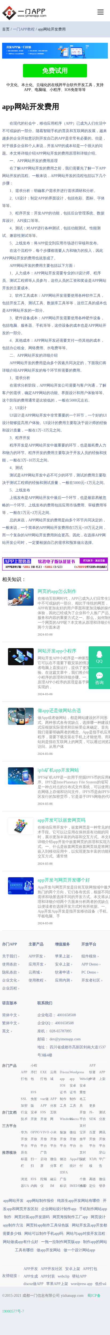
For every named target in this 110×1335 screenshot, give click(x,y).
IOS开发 (43, 1115)
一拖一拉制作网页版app (60, 1242)
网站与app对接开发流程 (85, 1234)
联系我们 (44, 1003)
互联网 (53, 1115)
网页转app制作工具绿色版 (47, 1225)
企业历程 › (10, 988)
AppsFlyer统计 (74, 1162)
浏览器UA (25, 1182)
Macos (74, 1119)
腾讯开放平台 (102, 1139)
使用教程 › (37, 980)
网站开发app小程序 (57, 650)
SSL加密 (24, 1102)
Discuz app (64, 1075)
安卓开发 (34, 1115)
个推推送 (83, 1182)
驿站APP (79, 1276)
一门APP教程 (24, 29)
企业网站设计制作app (58, 1209)
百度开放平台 (92, 1139)
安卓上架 (72, 1269)
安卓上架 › (63, 964)
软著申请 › (63, 972)
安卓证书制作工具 (73, 1095)
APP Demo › (91, 964)
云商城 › (35, 972)
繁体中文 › (10, 1023)
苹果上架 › (63, 956)
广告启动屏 (43, 1159)
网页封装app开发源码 (32, 1217)
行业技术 (24, 1115)
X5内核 (93, 1162)
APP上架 (102, 1075)
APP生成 (30, 1276)
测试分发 (102, 1115)
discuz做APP (33, 1284)
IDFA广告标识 (64, 1179)
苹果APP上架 (57, 1284)
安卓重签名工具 (83, 1095)
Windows (64, 1119)
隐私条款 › (10, 972)
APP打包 (24, 1075)
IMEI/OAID (74, 1186)
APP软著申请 (92, 1072)
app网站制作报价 (40, 1201)
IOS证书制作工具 (63, 1095)
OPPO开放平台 (35, 1139)
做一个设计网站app (79, 1250)
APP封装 (48, 1276)
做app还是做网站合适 (59, 710)
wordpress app (81, 1284)
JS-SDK (92, 1115)
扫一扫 (34, 1162)
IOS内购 (34, 1182)
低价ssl (100, 1284)
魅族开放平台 (63, 1139)
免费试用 (55, 70)
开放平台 (83, 1115)
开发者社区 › (92, 980)
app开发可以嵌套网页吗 (61, 820)
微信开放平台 (73, 1139)
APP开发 (30, 1269)
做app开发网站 (49, 1250)
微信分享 (53, 1162)
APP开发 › (37, 956)
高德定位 (92, 1182)
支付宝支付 (83, 1159)
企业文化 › (10, 980)
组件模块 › (90, 956)
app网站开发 (13, 1201)
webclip (63, 1276)
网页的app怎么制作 (57, 591)
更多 (92, 1105)
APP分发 (53, 1102)
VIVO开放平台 (44, 1139)
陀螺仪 (43, 1182)
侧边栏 (63, 1162)
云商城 (53, 1075)
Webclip (84, 1079)
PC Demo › (90, 972)
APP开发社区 (51, 1269)
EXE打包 (43, 1075)
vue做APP (44, 1102)
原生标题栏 (24, 1159)
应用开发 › (37, 964)
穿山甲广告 (102, 1159)
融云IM (53, 1182)
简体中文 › (10, 1015)
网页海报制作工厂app (70, 1217)
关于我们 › (10, 956)
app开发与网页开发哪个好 (64, 880)
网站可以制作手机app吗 (43, 1234)
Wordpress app (74, 1075)
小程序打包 (34, 1072)
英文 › (7, 1031)
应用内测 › (63, 980)
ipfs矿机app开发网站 (58, 770)
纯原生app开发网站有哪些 (78, 1201)
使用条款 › (10, 964)
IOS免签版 (34, 1098)
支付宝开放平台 (83, 1136)
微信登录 (102, 1182)
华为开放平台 (24, 1139)
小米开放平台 (53, 1139)
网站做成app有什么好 (20, 1242)
